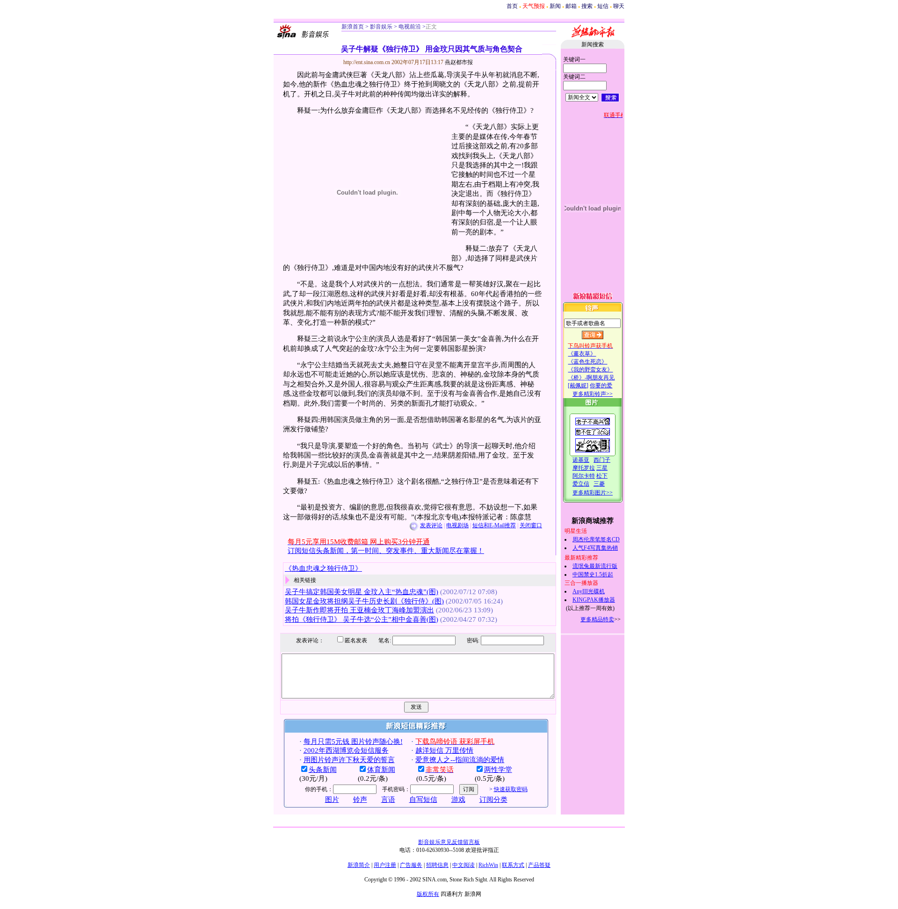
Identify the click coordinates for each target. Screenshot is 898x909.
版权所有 (428, 894)
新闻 (555, 6)
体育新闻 (381, 769)
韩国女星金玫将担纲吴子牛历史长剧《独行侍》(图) (364, 601)
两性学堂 (498, 769)
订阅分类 (493, 799)
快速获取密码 (511, 789)
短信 (602, 6)
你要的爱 (601, 385)
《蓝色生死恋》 (587, 361)
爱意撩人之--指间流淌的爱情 (459, 760)
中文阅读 (463, 865)
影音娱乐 (381, 26)
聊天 (618, 6)
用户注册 (385, 865)
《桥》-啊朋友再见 (591, 377)
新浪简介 (359, 865)
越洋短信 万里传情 (444, 750)
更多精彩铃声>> (592, 394)
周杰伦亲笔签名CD (596, 539)
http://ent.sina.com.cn (367, 62)
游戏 (458, 799)
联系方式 (513, 865)
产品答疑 (539, 865)
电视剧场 (457, 525)
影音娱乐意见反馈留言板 (449, 842)
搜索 (587, 6)
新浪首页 (352, 26)
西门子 (602, 460)
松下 (602, 476)
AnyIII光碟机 (588, 591)
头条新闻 (323, 769)
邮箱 (571, 6)
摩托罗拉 (583, 468)
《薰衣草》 (582, 353)
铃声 (360, 799)
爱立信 (580, 483)
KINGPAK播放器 (593, 599)
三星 (602, 468)
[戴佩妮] (578, 385)
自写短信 (423, 799)
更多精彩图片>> (592, 492)
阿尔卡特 (583, 476)
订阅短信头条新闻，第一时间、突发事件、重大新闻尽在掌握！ (386, 550)
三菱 (599, 483)
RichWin (488, 865)
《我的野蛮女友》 (590, 369)
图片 (332, 799)
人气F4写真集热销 (595, 548)
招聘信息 (437, 865)
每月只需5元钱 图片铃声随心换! (353, 741)
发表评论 (431, 525)
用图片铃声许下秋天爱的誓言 (349, 760)
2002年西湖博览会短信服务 (346, 750)
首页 (512, 6)
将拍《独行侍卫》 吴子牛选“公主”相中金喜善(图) (361, 619)
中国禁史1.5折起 (592, 574)
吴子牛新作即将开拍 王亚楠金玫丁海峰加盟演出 (359, 610)
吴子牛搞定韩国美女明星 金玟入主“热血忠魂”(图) (361, 592)
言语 (388, 799)
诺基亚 (580, 460)
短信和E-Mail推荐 (494, 525)
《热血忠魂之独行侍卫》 (323, 568)
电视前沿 (409, 26)
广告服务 (411, 865)
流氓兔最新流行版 (594, 566)
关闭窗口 (531, 525)
